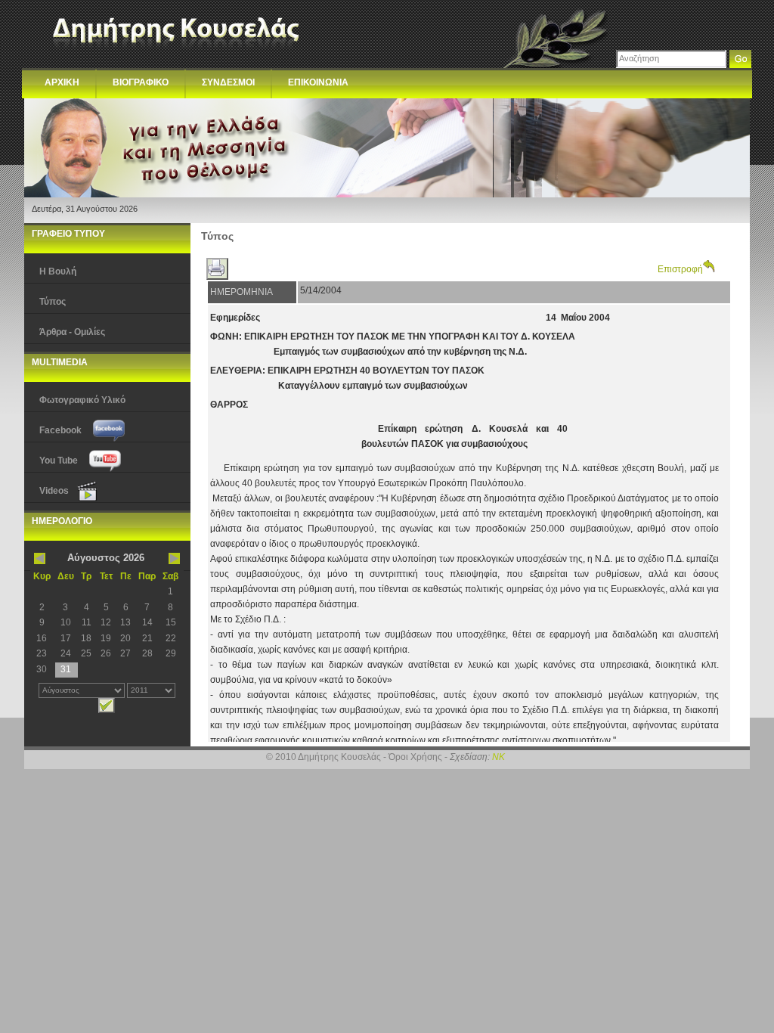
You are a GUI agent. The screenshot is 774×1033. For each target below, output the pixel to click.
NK (498, 757)
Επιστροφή (680, 269)
